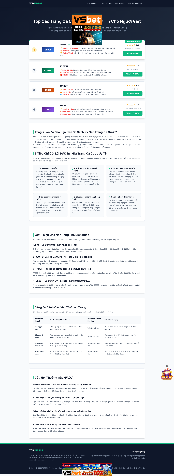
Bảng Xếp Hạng (92, 3)
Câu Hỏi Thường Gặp (135, 3)
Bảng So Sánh (120, 3)
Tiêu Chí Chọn (106, 3)
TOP (35, 3)
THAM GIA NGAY (132, 53)
